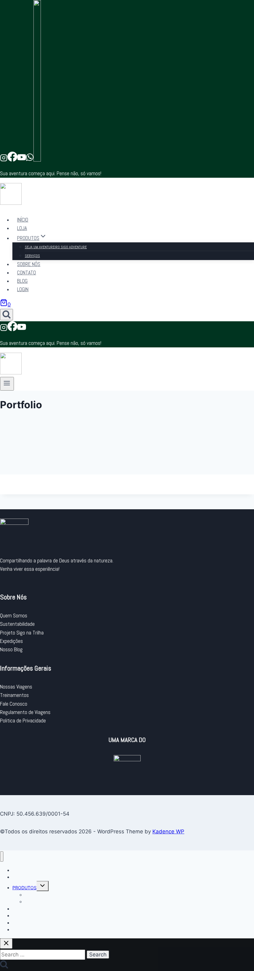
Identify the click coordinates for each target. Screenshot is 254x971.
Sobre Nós (28, 264)
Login (22, 289)
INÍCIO (22, 219)
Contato (26, 272)
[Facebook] (12, 160)
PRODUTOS (24, 887)
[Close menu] (1, 856)
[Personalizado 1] (37, 160)
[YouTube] (21, 160)
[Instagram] (3, 160)
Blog (22, 280)
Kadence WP (168, 831)
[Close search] (6, 943)
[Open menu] (7, 384)
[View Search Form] (6, 314)
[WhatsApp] (29, 160)
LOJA (22, 228)
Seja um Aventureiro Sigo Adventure (56, 247)
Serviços (32, 255)
